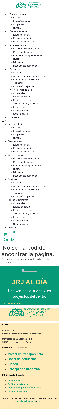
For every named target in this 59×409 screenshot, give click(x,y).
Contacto (14, 117)
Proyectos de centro (23, 52)
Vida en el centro (18, 45)
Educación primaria (22, 38)
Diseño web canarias (26, 401)
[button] (24, 120)
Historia (17, 28)
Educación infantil (22, 35)
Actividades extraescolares (26, 79)
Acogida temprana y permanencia (29, 76)
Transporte (18, 83)
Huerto (16, 59)
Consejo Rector (20, 110)
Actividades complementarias (27, 55)
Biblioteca (18, 62)
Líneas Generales (21, 21)
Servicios (15, 69)
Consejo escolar (21, 114)
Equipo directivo (21, 107)
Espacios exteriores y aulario (27, 48)
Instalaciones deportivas (25, 66)
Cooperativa (19, 24)
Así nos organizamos (21, 90)
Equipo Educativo (21, 97)
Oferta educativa (18, 31)
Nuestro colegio (18, 14)
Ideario (16, 17)
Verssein (41, 401)
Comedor (17, 72)
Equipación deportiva (23, 86)
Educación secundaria (24, 41)
